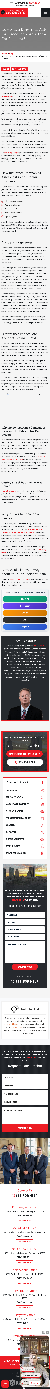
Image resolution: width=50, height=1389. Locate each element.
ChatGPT (25, 599)
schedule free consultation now (24, 753)
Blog (11, 53)
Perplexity (25, 606)
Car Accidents (13, 790)
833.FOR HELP (15, 13)
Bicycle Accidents (15, 839)
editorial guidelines (11, 1024)
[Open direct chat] (43, 1332)
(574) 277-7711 (24, 1257)
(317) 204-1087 (24, 1278)
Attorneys (17, 1361)
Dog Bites (11, 825)
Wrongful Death (14, 811)
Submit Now (25, 966)
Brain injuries (13, 846)
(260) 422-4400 (24, 1215)
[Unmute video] (34, 1356)
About (7, 1361)
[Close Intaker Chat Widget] (47, 1332)
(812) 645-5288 (24, 1302)
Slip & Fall (11, 832)
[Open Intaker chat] (24, 1388)
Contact (13, 1364)
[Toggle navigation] (45, 12)
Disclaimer (20, 1376)
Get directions (24, 1220)
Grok (25, 620)
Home (4, 53)
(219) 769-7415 (24, 1236)
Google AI (25, 626)
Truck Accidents (14, 797)
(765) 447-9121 (24, 1323)
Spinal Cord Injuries (16, 853)
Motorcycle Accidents (17, 804)
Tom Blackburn (19, 69)
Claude (25, 613)
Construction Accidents (18, 818)
